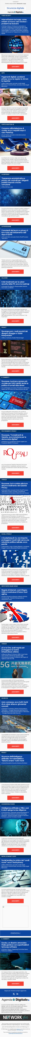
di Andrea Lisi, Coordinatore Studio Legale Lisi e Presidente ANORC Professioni (14, 442)
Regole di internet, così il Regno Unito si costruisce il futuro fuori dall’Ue (14, 592)
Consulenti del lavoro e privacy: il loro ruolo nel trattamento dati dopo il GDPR (14, 232)
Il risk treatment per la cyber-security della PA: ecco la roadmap (15, 283)
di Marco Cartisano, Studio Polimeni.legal (12, 338)
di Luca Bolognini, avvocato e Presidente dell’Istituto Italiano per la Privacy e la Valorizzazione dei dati (15, 388)
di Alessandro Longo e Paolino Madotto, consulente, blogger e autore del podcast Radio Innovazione (15, 547)
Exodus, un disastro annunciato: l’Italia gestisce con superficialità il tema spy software (15, 945)
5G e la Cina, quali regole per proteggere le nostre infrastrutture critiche (13, 650)
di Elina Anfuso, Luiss (7, 187)
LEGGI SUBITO (15, 66)
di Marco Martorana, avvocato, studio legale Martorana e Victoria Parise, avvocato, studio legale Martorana (15, 85)
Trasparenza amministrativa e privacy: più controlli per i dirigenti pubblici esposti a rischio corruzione (14, 181)
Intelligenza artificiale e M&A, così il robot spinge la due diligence (15, 809)
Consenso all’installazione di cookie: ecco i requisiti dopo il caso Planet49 (13, 130)
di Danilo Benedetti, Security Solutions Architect (14, 763)
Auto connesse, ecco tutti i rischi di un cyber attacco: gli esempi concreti (14, 704)
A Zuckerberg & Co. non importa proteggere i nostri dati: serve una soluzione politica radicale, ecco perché (15, 541)
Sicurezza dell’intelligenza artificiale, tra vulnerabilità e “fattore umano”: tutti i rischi (12, 758)
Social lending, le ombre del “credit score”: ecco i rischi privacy (15, 861)
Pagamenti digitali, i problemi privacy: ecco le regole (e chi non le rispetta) (14, 79)
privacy (18, 1029)
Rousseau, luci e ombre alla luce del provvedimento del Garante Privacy (14, 485)
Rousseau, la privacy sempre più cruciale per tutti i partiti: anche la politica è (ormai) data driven (14, 383)
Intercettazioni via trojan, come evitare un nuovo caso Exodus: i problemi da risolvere (14, 21)
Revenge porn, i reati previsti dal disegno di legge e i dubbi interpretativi (14, 333)
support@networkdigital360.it (15, 1033)
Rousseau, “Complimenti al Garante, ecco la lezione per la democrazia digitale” (13, 437)
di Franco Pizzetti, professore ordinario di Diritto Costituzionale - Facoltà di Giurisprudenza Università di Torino (14, 598)
